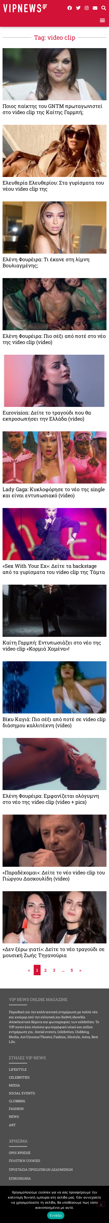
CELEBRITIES (19, 1077)
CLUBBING (17, 1101)
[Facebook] (70, 8)
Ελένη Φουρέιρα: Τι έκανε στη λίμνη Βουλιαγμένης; (46, 262)
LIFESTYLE (18, 1069)
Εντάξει (56, 1215)
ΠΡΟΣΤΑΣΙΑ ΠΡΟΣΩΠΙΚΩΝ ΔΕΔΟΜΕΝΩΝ (41, 1169)
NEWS (14, 1116)
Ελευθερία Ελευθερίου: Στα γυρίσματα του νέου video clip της (53, 185)
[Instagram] (87, 8)
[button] (102, 20)
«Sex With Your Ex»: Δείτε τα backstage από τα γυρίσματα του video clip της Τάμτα (54, 568)
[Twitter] (78, 8)
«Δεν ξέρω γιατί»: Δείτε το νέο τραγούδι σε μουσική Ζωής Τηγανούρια (54, 952)
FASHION (16, 1108)
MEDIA (14, 1085)
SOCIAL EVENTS (22, 1093)
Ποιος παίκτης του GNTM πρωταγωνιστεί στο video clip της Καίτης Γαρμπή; (52, 109)
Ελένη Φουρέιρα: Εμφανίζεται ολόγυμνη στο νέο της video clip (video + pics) (51, 798)
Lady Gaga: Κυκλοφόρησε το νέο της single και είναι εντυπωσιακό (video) (54, 492)
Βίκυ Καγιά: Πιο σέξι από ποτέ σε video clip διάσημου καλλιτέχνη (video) (54, 722)
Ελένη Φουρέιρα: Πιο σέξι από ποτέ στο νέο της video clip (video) (54, 339)
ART (12, 1125)
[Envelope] (95, 8)
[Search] (104, 8)
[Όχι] (101, 1204)
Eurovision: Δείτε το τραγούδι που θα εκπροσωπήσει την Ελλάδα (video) (47, 415)
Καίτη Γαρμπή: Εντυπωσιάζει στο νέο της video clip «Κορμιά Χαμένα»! (52, 645)
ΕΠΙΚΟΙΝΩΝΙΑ (20, 1178)
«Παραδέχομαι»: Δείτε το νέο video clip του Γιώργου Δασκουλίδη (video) (54, 875)
